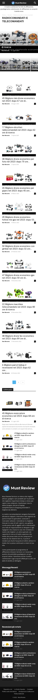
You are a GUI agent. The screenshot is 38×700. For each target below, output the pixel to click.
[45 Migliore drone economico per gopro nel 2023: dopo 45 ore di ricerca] (19, 177)
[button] (3, 3)
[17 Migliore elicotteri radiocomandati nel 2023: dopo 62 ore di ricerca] (19, 116)
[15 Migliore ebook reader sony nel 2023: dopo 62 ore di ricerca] (7, 457)
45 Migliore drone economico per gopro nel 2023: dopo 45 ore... (18, 189)
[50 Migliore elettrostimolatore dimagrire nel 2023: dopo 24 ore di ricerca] (7, 446)
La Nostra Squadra (19, 689)
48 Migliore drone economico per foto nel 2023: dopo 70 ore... (18, 160)
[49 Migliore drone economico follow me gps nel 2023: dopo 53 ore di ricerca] (19, 206)
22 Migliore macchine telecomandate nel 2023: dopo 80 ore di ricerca (18, 307)
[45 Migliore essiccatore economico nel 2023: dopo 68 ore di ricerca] (19, 402)
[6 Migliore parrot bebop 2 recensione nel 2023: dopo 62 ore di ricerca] (19, 354)
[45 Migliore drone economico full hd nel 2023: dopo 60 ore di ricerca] (15, 64)
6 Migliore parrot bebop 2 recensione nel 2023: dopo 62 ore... (16, 368)
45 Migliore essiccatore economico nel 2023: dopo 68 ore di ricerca (18, 416)
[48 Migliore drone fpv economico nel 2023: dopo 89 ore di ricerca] (19, 325)
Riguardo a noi (8, 689)
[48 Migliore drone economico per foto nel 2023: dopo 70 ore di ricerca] (19, 148)
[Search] (35, 3)
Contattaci (30, 689)
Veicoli (10, 15)
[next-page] (23, 382)
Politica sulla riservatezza (9, 691)
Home (4, 15)
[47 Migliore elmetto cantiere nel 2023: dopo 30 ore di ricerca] (7, 435)
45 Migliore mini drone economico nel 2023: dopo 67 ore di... (18, 99)
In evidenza (21, 623)
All (14, 623)
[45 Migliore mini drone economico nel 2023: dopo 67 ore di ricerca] (19, 87)
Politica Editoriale (19, 694)
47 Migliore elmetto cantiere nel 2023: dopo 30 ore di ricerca (24, 435)
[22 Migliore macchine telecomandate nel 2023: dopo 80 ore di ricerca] (19, 293)
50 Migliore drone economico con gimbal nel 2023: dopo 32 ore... (18, 247)
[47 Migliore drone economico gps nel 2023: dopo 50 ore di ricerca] (19, 264)
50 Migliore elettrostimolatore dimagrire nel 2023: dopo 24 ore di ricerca (25, 446)
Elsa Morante (5, 50)
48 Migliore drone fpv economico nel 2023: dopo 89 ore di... (18, 337)
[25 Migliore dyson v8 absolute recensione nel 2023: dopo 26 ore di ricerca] (7, 467)
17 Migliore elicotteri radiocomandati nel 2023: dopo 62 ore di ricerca (18, 130)
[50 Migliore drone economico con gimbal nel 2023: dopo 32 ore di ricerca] (19, 235)
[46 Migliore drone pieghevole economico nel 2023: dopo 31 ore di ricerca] (19, 39)
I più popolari (32, 623)
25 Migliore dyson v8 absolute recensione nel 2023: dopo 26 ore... (24, 467)
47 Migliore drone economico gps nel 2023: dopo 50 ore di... (18, 276)
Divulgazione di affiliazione (26, 691)
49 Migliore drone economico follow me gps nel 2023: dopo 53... (19, 218)
